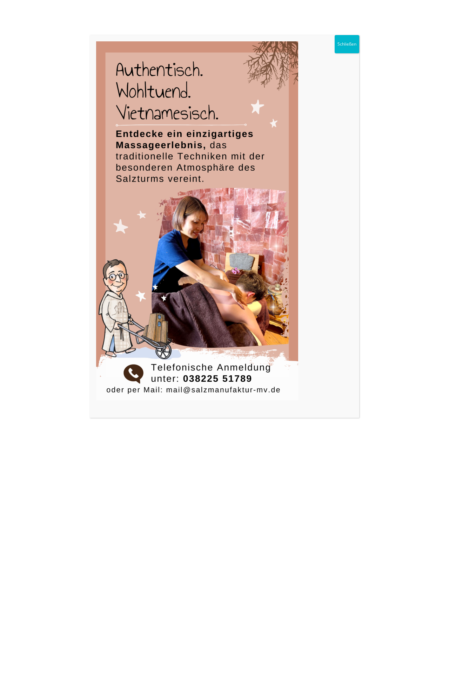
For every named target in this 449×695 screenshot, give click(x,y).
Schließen (346, 44)
